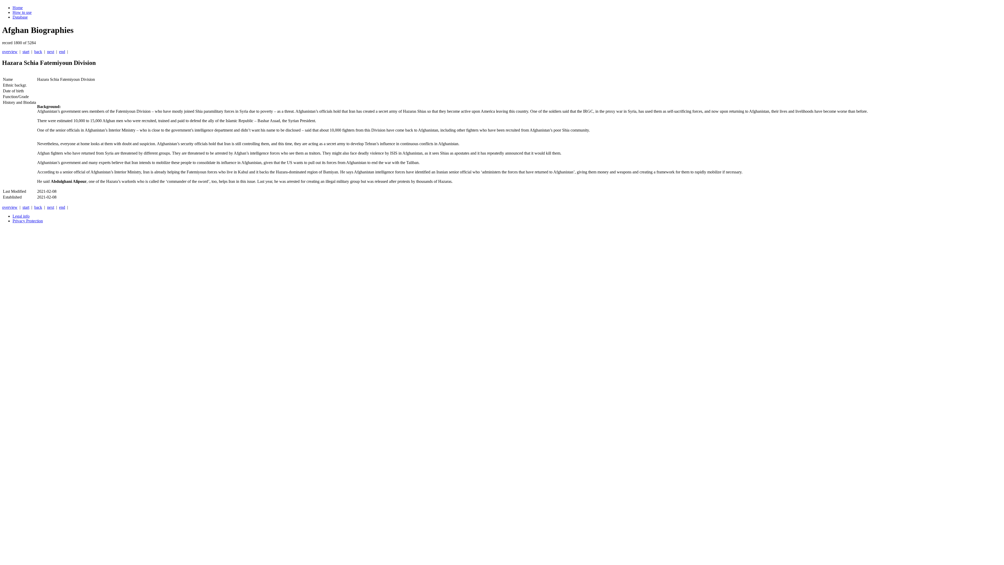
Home (18, 7)
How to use (22, 12)
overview (10, 51)
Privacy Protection (28, 221)
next (50, 51)
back (38, 51)
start (25, 51)
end (62, 51)
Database (20, 17)
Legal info (21, 216)
